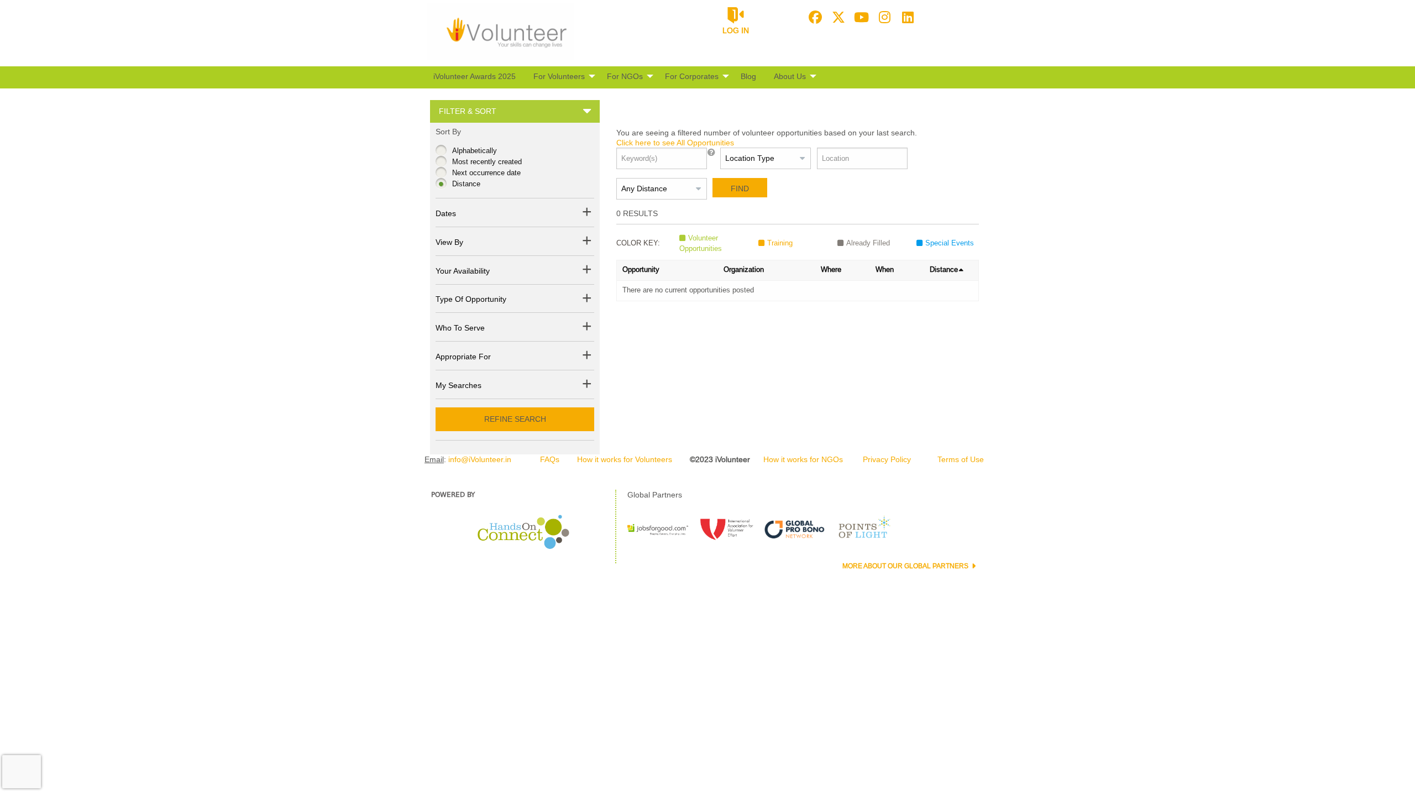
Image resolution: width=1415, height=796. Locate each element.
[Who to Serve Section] (587, 328)
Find (740, 188)
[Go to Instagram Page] (883, 17)
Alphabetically (474, 150)
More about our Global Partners (906, 566)
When (885, 269)
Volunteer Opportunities (700, 243)
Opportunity (640, 269)
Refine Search (515, 419)
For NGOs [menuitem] (625, 76)
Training (780, 243)
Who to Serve (460, 327)
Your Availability (463, 270)
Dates (446, 213)
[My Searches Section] (587, 385)
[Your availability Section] (587, 271)
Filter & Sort (467, 111)
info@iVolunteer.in (479, 459)
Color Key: (638, 243)
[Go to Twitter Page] (837, 17)
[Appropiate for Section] (587, 357)
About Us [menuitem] (790, 76)
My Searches (458, 385)
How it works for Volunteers (624, 459)
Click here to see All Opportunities (675, 142)
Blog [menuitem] (748, 76)
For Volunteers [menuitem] (559, 76)
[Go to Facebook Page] (813, 17)
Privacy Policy (887, 459)
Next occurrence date (486, 173)
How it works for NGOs (803, 459)
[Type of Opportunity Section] (587, 300)
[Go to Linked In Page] (906, 17)
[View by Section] (587, 242)
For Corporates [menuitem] (692, 76)
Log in (735, 30)
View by (449, 242)
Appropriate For (463, 356)
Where (831, 269)
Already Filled (868, 243)
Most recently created (487, 162)
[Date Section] (587, 214)
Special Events (949, 243)
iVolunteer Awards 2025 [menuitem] (474, 76)
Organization (744, 269)
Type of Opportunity (471, 299)
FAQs (549, 459)
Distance (466, 184)
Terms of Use (960, 459)
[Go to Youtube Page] (860, 17)
